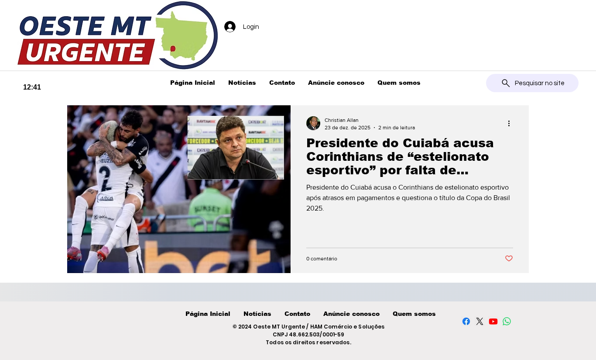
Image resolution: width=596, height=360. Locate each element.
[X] (480, 321)
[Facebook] (466, 321)
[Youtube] (493, 321)
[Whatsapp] (507, 321)
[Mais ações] (512, 123)
